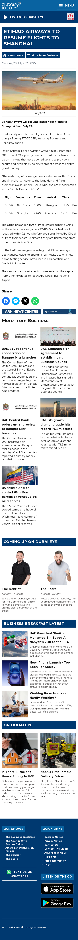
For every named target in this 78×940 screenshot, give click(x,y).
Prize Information (55, 860)
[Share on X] (25, 301)
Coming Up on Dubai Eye (30, 542)
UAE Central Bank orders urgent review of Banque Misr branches (18, 426)
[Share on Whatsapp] (35, 301)
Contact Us (51, 845)
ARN (12, 927)
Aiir (22, 927)
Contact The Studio (56, 848)
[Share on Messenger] (16, 301)
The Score (11, 859)
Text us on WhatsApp (21, 874)
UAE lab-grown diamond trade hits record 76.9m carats (56, 424)
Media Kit (50, 856)
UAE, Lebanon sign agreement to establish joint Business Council (54, 355)
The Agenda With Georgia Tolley (16, 842)
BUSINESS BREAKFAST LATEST (34, 623)
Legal (47, 864)
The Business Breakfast (20, 837)
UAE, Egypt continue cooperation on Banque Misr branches (19, 353)
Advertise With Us (55, 852)
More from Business (45, 55)
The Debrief (12, 855)
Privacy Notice (53, 841)
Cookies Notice (53, 837)
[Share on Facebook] (6, 301)
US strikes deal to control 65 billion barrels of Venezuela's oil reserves (19, 494)
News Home (15, 55)
